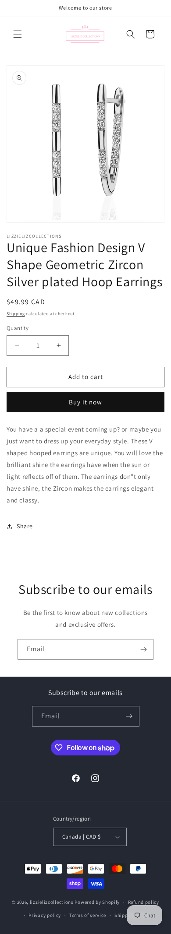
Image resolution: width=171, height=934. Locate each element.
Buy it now (85, 402)
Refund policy (143, 902)
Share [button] (25, 526)
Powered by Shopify (97, 902)
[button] (17, 34)
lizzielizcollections (52, 902)
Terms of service (87, 915)
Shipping (16, 313)
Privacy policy (44, 915)
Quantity (17, 328)
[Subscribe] (143, 649)
